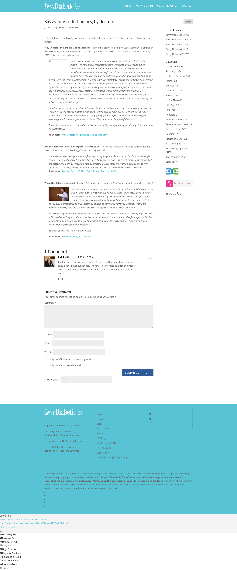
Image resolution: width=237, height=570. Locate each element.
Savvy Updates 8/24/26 (177, 34)
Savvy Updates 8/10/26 (177, 44)
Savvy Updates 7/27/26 (177, 54)
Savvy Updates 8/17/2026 (179, 39)
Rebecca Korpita (74, 441)
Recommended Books (177, 124)
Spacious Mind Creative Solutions (61, 435)
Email (48, 343)
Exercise (170, 85)
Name (48, 334)
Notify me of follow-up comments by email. (70, 359)
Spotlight (170, 133)
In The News (187, 6)
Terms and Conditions (58, 495)
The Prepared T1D (145, 6)
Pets (168, 109)
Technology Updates (176, 148)
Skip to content (8, 526)
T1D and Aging (173, 143)
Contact (101, 418)
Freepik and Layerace (68, 450)
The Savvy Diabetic (70, 425)
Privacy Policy (53, 492)
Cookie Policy (53, 506)
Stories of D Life (174, 138)
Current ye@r (52, 379)
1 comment (73, 27)
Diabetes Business (175, 76)
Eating (169, 80)
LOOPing (128, 6)
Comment (50, 302)
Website (48, 352)
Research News (174, 129)
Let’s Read (103, 452)
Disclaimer (52, 499)
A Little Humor (173, 66)
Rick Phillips (64, 257)
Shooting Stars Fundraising (112, 457)
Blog (99, 423)
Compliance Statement (58, 502)
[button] (1, 530)
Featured (62, 27)
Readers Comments (176, 119)
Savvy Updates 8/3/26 (177, 49)
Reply (150, 258)
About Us (173, 193)
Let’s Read (172, 6)
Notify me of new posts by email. (64, 365)
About (100, 414)
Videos (160, 6)
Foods (169, 95)
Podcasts (170, 114)
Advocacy (170, 71)
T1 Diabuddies (104, 447)
